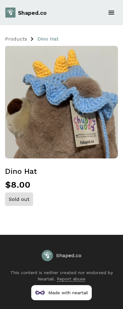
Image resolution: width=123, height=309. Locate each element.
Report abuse (71, 278)
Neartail (46, 278)
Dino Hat (48, 39)
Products (16, 39)
